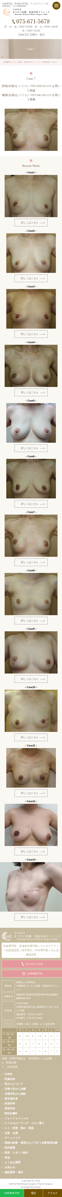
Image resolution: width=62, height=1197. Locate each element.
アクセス (53, 1193)
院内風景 (10, 1147)
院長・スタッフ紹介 (16, 1152)
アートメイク (13, 1137)
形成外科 (10, 1103)
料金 (7, 1157)
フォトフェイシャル (16, 1118)
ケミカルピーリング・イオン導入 (24, 1122)
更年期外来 (11, 1098)
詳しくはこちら (29, 222)
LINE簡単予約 (12, 1193)
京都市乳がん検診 (15, 1093)
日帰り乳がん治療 (15, 1088)
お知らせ (10, 1167)
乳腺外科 (10, 1078)
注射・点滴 (11, 1132)
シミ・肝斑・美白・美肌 (19, 1127)
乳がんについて (14, 1083)
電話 (33, 1193)
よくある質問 (13, 1162)
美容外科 (10, 1108)
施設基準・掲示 (14, 1172)
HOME (9, 1074)
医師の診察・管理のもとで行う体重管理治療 (31, 1142)
